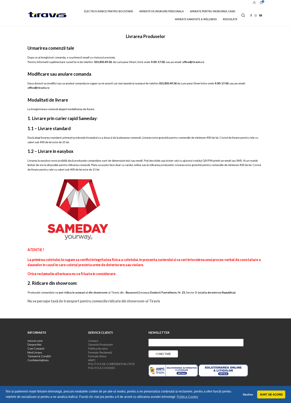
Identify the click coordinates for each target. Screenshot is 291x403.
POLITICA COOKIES (101, 368)
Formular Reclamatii (100, 352)
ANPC (92, 360)
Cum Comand (36, 348)
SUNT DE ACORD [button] (271, 394)
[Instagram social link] (255, 15)
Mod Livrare (35, 352)
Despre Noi (34, 344)
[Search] (243, 15)
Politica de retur (98, 348)
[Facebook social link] (251, 15)
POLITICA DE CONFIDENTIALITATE (111, 364)
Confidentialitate (38, 360)
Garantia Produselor (100, 344)
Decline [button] (248, 394)
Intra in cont (35, 340)
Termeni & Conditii (39, 356)
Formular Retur (97, 356)
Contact (93, 340)
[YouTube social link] (260, 15)
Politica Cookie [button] (187, 396)
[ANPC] (173, 370)
